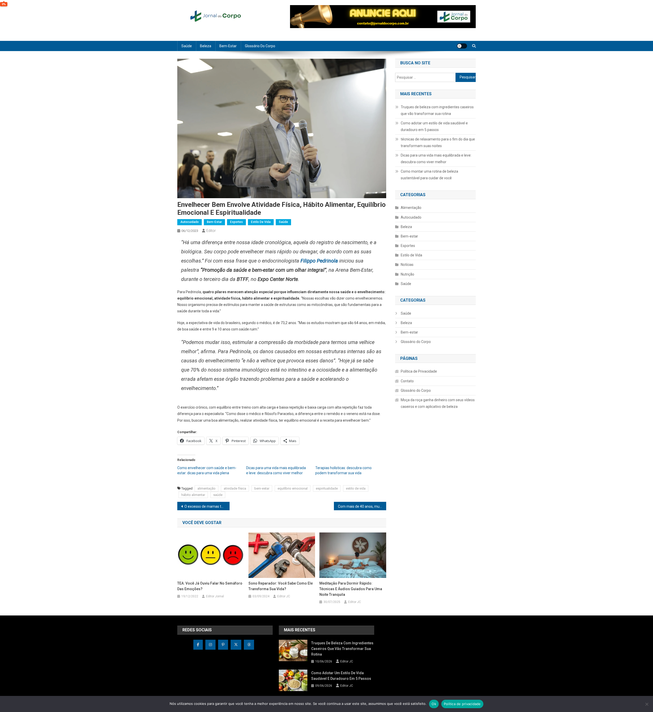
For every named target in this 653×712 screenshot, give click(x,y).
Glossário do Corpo (260, 46)
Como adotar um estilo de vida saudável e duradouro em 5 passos (434, 126)
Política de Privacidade (419, 371)
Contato (407, 381)
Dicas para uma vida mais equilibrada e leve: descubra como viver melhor (436, 158)
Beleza (205, 46)
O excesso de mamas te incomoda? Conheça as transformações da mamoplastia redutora (207, 506)
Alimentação (411, 208)
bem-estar (261, 488)
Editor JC (283, 596)
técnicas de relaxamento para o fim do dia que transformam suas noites (438, 142)
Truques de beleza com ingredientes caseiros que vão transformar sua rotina (437, 110)
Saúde (186, 46)
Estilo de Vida (261, 222)
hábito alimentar (193, 495)
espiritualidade (327, 488)
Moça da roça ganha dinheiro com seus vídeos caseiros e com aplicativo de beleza (438, 403)
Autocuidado (189, 222)
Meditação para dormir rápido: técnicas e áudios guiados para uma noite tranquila (350, 589)
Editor (211, 231)
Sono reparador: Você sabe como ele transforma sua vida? (280, 586)
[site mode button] (462, 46)
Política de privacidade (462, 704)
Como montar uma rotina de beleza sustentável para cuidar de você (429, 174)
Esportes (236, 222)
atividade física (235, 488)
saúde (217, 495)
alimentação (206, 488)
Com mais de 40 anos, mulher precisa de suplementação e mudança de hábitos (362, 506)
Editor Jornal (215, 596)
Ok (434, 704)
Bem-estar (228, 46)
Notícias (407, 265)
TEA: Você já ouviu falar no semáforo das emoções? (209, 586)
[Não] (646, 704)
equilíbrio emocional (293, 488)
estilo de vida (356, 488)
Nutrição (407, 274)
